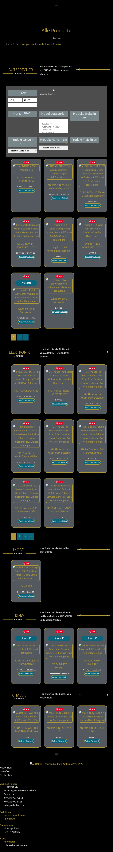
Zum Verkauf (47, 94)
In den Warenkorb (59, 260)
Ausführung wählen (26, 191)
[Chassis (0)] (53, 129)
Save (27, 162)
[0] (53, 121)
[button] (56, 6)
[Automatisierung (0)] (53, 127)
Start (8, 44)
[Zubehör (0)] (53, 124)
